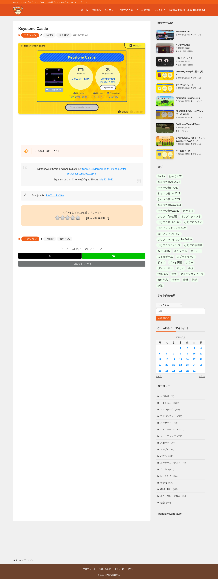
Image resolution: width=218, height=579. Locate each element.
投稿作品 (163, 274)
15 (180, 359)
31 (194, 370)
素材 (185, 279)
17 (194, 359)
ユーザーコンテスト (173, 462)
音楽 (165, 502)
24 (194, 365)
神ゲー (175, 279)
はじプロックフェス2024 (172, 228)
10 (194, 353)
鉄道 (160, 285)
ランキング (167, 469)
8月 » (202, 376)
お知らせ (167, 396)
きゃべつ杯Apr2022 (169, 182)
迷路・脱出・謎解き (173, 496)
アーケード (168, 422)
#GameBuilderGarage (94, 169)
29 (180, 370)
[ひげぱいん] (18, 10)
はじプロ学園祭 (193, 245)
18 (201, 359)
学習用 (166, 482)
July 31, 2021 (105, 179)
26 (160, 370)
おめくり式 (175, 176)
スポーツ (167, 442)
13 (166, 359)
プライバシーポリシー (124, 569)
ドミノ (161, 262)
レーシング (168, 476)
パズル (166, 456)
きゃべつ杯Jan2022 (169, 193)
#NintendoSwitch (117, 169)
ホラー (189, 262)
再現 (190, 268)
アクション (30, 35)
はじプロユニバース (169, 245)
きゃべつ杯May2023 (169, 205)
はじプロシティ (193, 222)
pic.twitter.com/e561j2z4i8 (82, 173)
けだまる (188, 210)
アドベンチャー (171, 416)
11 (201, 353)
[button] (50, 256)
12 (160, 359)
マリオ (180, 268)
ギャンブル (180, 251)
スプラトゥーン (186, 256)
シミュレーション (172, 429)
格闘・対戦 (168, 489)
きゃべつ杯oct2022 (168, 210)
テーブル (167, 449)
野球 (194, 279)
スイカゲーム (165, 256)
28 (173, 370)
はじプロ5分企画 (167, 216)
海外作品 (64, 35)
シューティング (171, 436)
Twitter (49, 35)
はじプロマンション (169, 233)
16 (187, 359)
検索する (164, 318)
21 (173, 365)
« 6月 (159, 376)
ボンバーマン (165, 268)
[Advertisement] (81, 129)
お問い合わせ (105, 569)
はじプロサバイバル (169, 222)
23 (187, 365)
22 (180, 365)
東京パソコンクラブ (191, 274)
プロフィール (89, 569)
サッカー (196, 251)
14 (173, 359)
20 (166, 365)
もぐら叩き (164, 251)
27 (166, 370)
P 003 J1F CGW (55, 195)
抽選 (174, 274)
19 (160, 365)
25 (201, 365)
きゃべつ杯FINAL (168, 187)
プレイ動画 (175, 262)
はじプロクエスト (191, 216)
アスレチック (170, 409)
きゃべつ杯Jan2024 (169, 199)
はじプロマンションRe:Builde (175, 239)
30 (187, 370)
